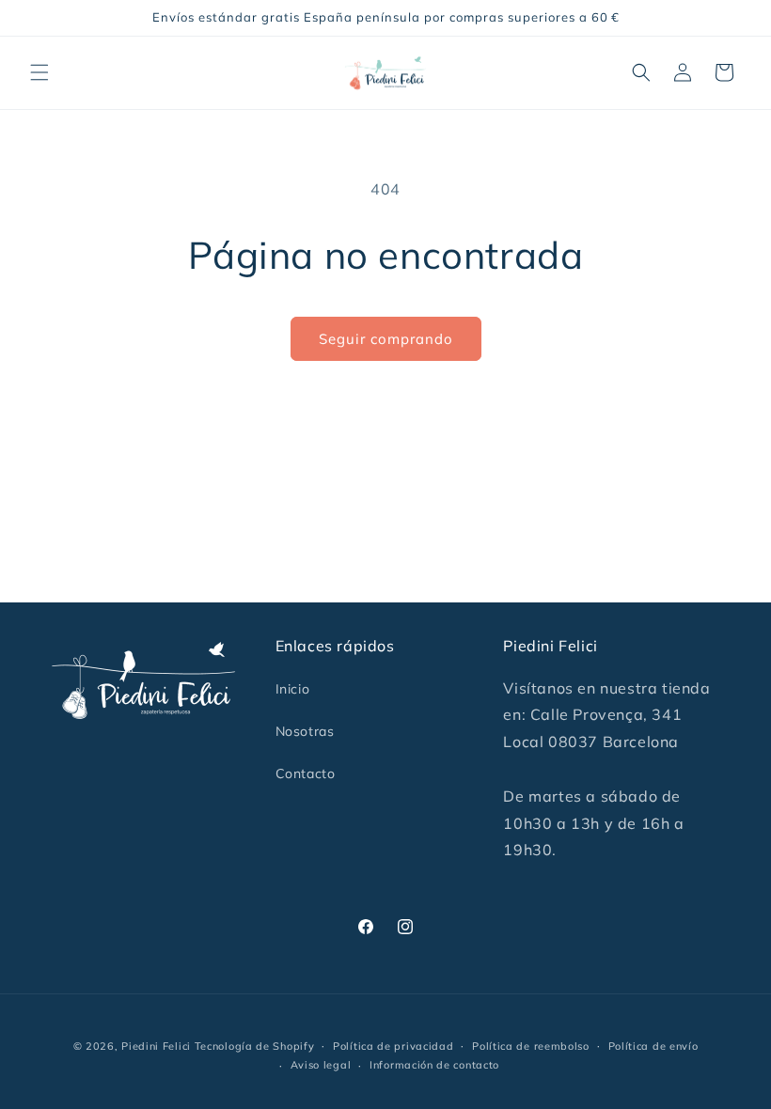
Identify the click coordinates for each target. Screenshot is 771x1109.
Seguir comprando (386, 339)
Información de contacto (434, 1064)
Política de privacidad (393, 1046)
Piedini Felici (156, 1046)
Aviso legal (321, 1064)
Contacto (305, 773)
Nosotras (305, 731)
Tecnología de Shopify (255, 1046)
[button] (39, 72)
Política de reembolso (531, 1046)
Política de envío (653, 1046)
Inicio (292, 688)
